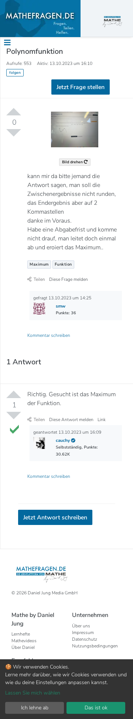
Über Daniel (23, 647)
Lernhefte (20, 634)
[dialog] (66, 689)
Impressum (83, 633)
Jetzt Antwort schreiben (55, 517)
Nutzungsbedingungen (95, 646)
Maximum (39, 264)
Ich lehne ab (34, 707)
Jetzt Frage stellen (81, 87)
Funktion (63, 264)
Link (102, 420)
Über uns (81, 626)
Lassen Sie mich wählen (32, 692)
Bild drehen (73, 162)
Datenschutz (84, 639)
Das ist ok (96, 707)
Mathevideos (24, 641)
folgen (15, 72)
